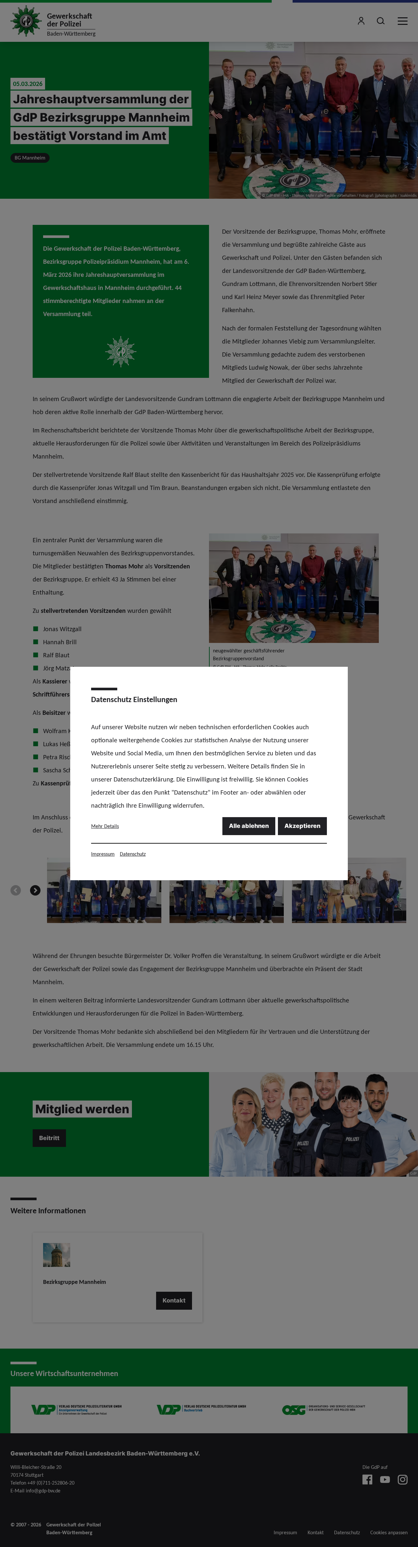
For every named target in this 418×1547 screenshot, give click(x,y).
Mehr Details (105, 826)
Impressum (103, 854)
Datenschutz (133, 854)
